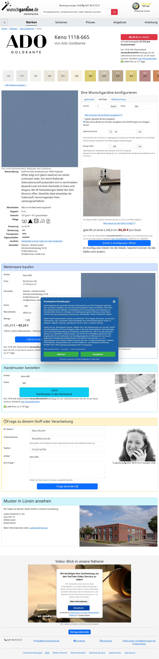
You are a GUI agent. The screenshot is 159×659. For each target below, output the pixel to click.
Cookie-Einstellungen (32, 652)
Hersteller (8, 291)
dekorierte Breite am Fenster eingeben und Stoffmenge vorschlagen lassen (116, 123)
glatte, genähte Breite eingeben (100, 119)
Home (4, 28)
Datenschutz (115, 652)
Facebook (80, 640)
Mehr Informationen (78, 601)
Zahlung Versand (97, 652)
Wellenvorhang (118, 99)
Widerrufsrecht (60, 652)
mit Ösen (103, 99)
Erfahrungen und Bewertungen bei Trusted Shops (139, 642)
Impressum (130, 652)
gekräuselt (89, 99)
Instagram (107, 640)
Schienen (61, 22)
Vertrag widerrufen (79, 632)
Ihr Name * (9, 429)
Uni (23, 230)
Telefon (7, 448)
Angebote (119, 22)
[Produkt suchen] (114, 12)
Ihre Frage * (9, 462)
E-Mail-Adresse (11, 437)
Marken (31, 22)
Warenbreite (9, 311)
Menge (7, 318)
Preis (6, 281)
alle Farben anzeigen (15, 85)
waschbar (25, 237)
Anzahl (86, 106)
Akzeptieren (79, 608)
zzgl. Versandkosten (147, 58)
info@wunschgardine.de (47, 640)
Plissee (90, 22)
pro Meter (139, 37)
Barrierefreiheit (78, 652)
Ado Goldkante (27, 28)
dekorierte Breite (90, 131)
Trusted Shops (84, 615)
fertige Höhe (88, 146)
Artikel (7, 274)
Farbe (123, 106)
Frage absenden (66, 486)
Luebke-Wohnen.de (38, 528)
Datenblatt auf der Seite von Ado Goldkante (41, 241)
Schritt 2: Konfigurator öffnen (119, 243)
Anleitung (151, 22)
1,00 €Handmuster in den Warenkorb (54, 392)
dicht (24, 234)
